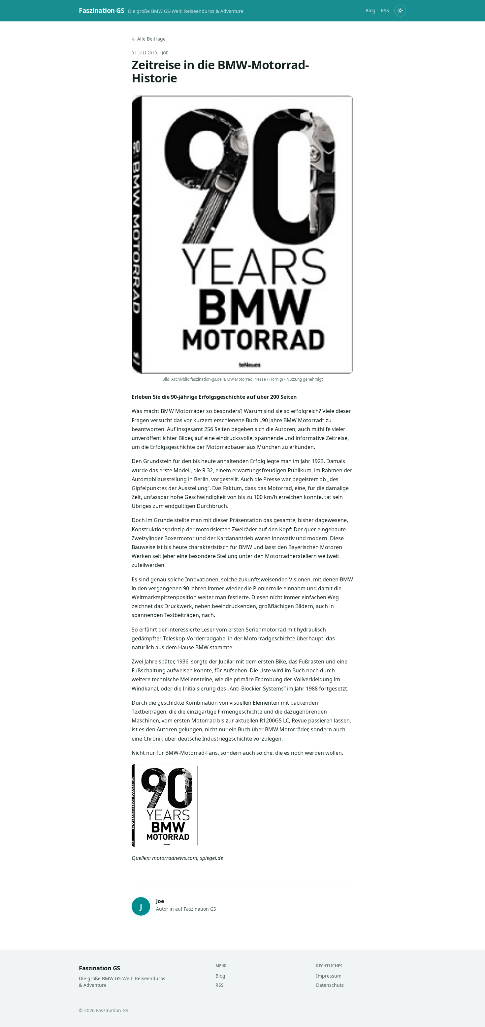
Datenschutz (330, 985)
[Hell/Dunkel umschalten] (400, 10)
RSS (385, 10)
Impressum (328, 976)
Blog (370, 10)
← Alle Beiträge (149, 39)
